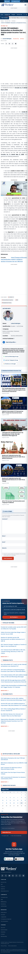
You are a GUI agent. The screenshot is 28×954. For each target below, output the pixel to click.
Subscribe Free (6, 832)
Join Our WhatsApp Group (11, 356)
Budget (13, 14)
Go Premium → (14, 617)
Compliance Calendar (6, 919)
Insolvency (3, 904)
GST (2, 884)
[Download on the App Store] (19, 859)
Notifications (4, 912)
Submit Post (16, 1)
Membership (4, 936)
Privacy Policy (4, 945)
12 (10, 800)
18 (6, 803)
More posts (4, 656)
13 (13, 800)
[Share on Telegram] (15, 43)
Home (2, 14)
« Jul (2, 811)
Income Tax (7, 14)
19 (10, 803)
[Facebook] (2, 875)
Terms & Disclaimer (12, 945)
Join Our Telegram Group (11, 360)
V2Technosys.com (5, 943)
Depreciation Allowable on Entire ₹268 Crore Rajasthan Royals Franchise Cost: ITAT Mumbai (13, 721)
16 (25, 800)
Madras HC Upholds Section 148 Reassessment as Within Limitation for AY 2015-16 (13, 639)
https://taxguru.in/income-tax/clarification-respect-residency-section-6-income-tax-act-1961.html (14, 259)
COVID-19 (11, 297)
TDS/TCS (3, 889)
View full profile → (11, 342)
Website (4, 548)
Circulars (3, 914)
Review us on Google (10, 363)
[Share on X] (6, 43)
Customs (3, 886)
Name (4, 536)
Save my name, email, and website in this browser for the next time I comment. (14, 554)
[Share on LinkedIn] (9, 43)
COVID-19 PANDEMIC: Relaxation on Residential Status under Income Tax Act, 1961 (13, 31)
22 (21, 803)
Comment (5, 519)
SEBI (2, 899)
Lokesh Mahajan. (7, 38)
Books (7, 1)
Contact (3, 934)
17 (2, 803)
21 (17, 803)
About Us (3, 927)
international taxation (8, 300)
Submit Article (4, 929)
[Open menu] (25, 5)
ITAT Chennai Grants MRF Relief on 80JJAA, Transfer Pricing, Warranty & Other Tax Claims (13, 651)
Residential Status (7, 302)
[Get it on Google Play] (9, 859)
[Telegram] (23, 875)
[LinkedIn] (4, 342)
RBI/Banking (3, 901)
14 (17, 800)
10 (2, 800)
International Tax (5, 891)
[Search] (26, 14)
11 (6, 800)
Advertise (3, 932)
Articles (13, 21)
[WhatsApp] (19, 875)
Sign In (23, 1)
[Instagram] (16, 875)
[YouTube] (9, 875)
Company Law (4, 897)
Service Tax (19, 14)
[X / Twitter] (5, 875)
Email (4, 542)
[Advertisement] (14, 67)
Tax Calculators (4, 921)
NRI (17, 300)
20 (14, 803)
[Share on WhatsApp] (12, 43)
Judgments (3, 917)
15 (21, 800)
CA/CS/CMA (4, 906)
